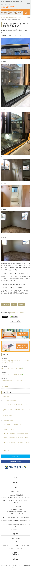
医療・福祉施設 (16, 538)
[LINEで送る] (14, 316)
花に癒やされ (4, 385)
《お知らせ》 (5, 450)
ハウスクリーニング (16, 548)
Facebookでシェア (16, 461)
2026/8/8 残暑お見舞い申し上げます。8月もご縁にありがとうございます (15, 360)
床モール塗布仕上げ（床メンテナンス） (11, 379)
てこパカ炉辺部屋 (7, 415)
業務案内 (14, 304)
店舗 (16, 541)
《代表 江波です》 (7, 396)
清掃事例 (21, 304)
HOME (2, 17)
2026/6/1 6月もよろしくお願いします (11, 373)
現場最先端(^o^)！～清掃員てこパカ (17, 17)
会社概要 (15, 559)
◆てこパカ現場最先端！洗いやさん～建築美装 (16, 433)
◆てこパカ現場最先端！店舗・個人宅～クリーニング (16, 443)
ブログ (6, 17)
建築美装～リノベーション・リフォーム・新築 (16, 545)
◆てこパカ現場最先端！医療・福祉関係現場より (16, 437)
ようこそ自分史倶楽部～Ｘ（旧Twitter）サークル (16, 404)
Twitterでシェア (16, 456)
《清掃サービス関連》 (8, 420)
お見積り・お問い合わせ (15, 553)
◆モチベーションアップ (10, 429)
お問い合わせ (5, 304)
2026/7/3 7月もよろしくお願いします (11, 367)
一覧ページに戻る (15, 321)
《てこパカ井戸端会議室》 (9, 400)
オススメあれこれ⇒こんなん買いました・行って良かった (16, 410)
